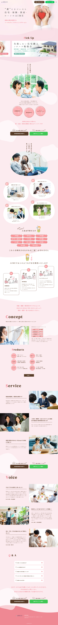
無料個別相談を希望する (19, 133)
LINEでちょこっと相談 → (38, 133)
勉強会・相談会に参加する (39, 2)
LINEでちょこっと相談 (50, 2)
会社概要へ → (29, 375)
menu (56, 2)
